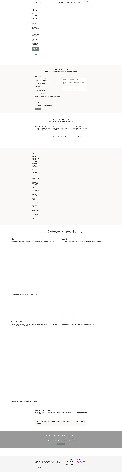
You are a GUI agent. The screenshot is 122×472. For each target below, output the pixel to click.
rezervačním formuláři (59, 421)
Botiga (86, 467)
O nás (75, 2)
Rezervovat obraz (35, 49)
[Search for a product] (82, 2)
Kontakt (79, 2)
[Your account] (84, 2)
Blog (71, 2)
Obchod (68, 2)
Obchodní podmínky (69, 464)
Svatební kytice (61, 2)
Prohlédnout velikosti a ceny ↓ (35, 54)
